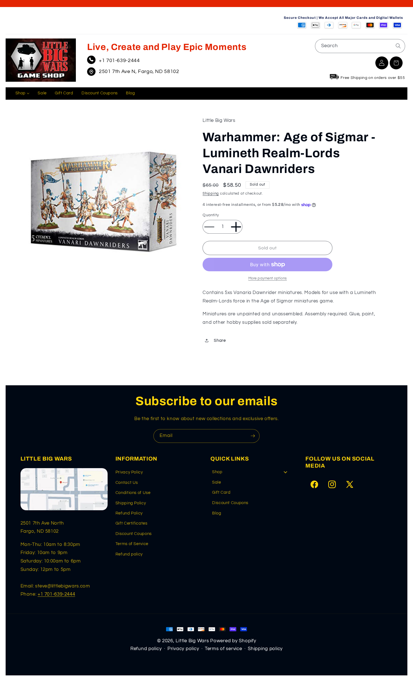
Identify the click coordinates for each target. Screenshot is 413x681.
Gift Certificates (131, 523)
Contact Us (126, 482)
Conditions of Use (133, 493)
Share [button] (220, 340)
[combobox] (360, 46)
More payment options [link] (267, 278)
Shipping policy (265, 648)
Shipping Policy (130, 503)
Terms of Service (131, 544)
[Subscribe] (252, 436)
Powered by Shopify (233, 640)
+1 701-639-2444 (119, 60)
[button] (396, 62)
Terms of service (223, 648)
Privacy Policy (129, 472)
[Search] (398, 45)
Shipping (211, 193)
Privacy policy (183, 648)
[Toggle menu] (285, 472)
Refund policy (129, 554)
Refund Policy (129, 513)
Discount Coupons (133, 534)
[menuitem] (22, 93)
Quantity (211, 215)
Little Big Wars (192, 640)
